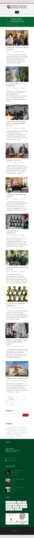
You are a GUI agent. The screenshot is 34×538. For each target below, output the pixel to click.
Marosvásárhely (22, 430)
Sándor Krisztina (10, 435)
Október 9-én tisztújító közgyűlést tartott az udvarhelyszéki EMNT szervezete (16, 123)
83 (24, 397)
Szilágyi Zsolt (23, 432)
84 (7, 400)
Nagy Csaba (17, 51)
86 (15, 400)
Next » (13, 404)
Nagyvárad (8, 432)
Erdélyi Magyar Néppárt (11, 430)
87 (19, 400)
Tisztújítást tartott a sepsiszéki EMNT (17, 378)
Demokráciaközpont (10, 427)
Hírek (24, 51)
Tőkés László (18, 435)
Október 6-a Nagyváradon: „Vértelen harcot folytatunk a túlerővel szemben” (17, 342)
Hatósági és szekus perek (13, 160)
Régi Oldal (20, 531)
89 (7, 404)
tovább (18, 63)
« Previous (10, 397)
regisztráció (16, 432)
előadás (19, 427)
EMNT (16, 24)
